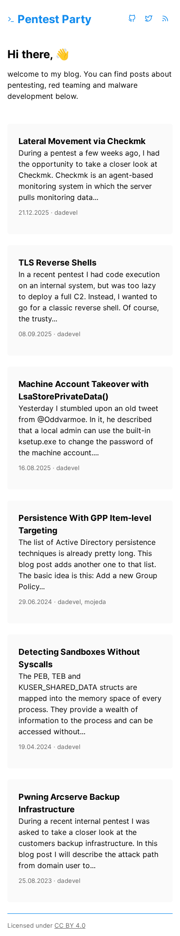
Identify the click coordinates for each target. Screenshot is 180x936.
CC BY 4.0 (69, 925)
